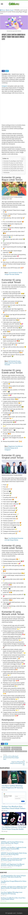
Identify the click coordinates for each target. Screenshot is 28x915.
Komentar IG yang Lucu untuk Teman (13, 163)
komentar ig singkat (16, 749)
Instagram (4, 86)
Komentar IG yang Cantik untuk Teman (13, 168)
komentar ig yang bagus (21, 751)
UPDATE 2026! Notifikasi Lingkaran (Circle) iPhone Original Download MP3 (13, 848)
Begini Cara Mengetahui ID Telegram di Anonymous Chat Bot (17, 762)
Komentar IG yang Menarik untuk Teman (14, 170)
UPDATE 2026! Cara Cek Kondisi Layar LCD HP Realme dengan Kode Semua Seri (13, 859)
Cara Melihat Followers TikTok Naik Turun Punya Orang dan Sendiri (14, 828)
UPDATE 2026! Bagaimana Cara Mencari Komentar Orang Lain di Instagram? (12, 864)
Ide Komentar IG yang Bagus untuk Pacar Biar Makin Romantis (13, 363)
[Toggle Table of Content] (22, 158)
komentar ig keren (5, 749)
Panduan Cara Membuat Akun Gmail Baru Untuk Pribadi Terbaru (13, 807)
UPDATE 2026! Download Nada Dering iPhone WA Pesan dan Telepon (12, 842)
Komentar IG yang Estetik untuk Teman (13, 164)
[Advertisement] (14, 55)
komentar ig (7, 747)
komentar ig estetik (16, 747)
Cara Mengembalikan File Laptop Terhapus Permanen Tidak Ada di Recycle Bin (13, 876)
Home (3, 10)
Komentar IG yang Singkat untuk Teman (13, 166)
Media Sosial (9, 10)
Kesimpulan (6, 172)
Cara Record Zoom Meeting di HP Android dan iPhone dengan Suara (11, 757)
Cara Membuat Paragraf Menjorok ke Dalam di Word (13, 881)
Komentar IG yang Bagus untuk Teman (13, 161)
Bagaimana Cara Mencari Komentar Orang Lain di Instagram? (14, 448)
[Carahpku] (14, 4)
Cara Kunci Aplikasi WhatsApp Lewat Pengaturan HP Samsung (12, 787)
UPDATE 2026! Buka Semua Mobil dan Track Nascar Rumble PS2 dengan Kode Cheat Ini (14, 887)
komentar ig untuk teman (7, 751)
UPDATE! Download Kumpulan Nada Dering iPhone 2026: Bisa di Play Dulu (14, 853)
